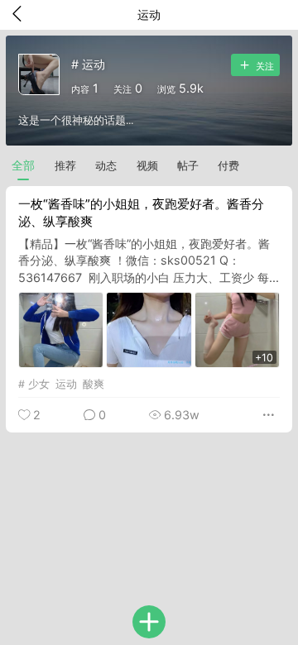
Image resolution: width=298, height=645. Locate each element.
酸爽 (93, 384)
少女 (39, 384)
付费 (228, 166)
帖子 (188, 166)
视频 (147, 166)
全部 (23, 165)
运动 (66, 384)
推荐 (65, 166)
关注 (263, 66)
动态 (106, 166)
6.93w (180, 415)
